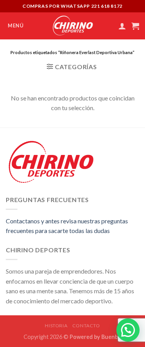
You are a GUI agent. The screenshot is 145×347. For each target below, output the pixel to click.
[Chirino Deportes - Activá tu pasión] (72, 25)
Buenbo (111, 336)
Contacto (86, 325)
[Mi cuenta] (122, 25)
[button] (128, 330)
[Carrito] (135, 25)
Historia (56, 325)
